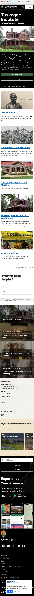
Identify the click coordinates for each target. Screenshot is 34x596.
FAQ (3, 402)
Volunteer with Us (9, 253)
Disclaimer (4, 574)
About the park (17, 79)
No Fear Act (4, 572)
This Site (17, 465)
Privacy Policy (5, 558)
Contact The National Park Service (11, 566)
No (7, 292)
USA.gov (3, 580)
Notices (3, 563)
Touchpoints (13, 300)
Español (4, 408)
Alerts (7, 86)
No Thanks (18, 591)
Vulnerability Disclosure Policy (10, 577)
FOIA (2, 561)
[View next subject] (9, 429)
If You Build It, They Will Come (15, 147)
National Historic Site (11, 7)
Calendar (18, 86)
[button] (32, 39)
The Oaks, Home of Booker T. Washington (15, 216)
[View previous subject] (3, 429)
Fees (24, 86)
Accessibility (4, 555)
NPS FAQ (3, 569)
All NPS (17, 470)
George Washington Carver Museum (14, 183)
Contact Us (5, 396)
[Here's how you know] (17, 2)
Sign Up (10, 591)
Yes (7, 287)
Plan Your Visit (8, 112)
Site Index (5, 405)
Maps (13, 86)
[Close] (30, 582)
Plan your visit (17, 74)
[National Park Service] (2, 7)
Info (2, 86)
